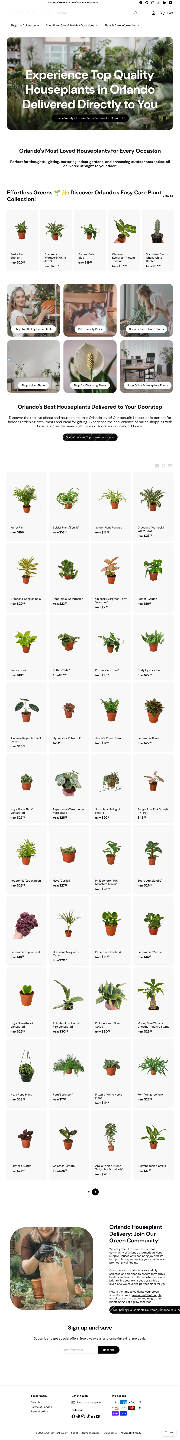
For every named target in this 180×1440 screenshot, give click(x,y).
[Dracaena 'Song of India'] (26, 576)
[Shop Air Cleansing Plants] (89, 366)
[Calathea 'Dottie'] (26, 1143)
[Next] (95, 1191)
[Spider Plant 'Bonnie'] (68, 505)
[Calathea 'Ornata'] (68, 1143)
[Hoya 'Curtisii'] (68, 858)
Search (35, 1402)
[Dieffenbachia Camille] (153, 1143)
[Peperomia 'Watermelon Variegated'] (68, 788)
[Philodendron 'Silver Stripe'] (111, 1002)
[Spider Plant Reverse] (111, 505)
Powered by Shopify (130, 1432)
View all (168, 195)
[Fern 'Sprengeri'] (68, 1072)
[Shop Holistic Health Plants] (146, 310)
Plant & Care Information (121, 25)
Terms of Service (41, 1407)
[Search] (135, 13)
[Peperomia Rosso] (153, 715)
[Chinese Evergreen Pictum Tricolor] (124, 240)
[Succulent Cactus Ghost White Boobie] (158, 240)
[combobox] (98, 13)
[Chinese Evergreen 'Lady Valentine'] (111, 578)
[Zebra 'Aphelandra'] (153, 858)
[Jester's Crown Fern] (111, 715)
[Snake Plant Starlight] (22, 239)
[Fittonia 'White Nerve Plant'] (111, 1073)
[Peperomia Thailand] (111, 929)
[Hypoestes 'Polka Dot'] (68, 715)
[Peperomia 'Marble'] (153, 929)
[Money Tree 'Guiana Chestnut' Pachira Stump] (153, 1002)
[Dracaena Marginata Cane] (68, 931)
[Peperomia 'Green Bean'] (26, 858)
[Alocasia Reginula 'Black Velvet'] (26, 717)
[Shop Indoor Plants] (33, 366)
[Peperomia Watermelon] (68, 576)
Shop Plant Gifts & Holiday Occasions (70, 25)
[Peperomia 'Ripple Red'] (26, 929)
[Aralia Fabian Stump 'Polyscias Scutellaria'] (111, 1145)
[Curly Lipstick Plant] (153, 647)
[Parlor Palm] (26, 505)
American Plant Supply (147, 1295)
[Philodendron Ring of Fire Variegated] (68, 1002)
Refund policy (39, 1411)
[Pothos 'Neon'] (26, 647)
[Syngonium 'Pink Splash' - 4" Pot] (153, 788)
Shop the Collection (23, 25)
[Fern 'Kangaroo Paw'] (153, 1072)
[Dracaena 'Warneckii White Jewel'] (56, 240)
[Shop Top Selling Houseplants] (33, 310)
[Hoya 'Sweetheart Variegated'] (26, 1002)
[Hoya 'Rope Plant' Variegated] (26, 788)
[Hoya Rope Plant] (26, 1072)
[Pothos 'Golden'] (153, 576)
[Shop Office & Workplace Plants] (146, 366)
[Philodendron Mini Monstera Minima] (111, 859)
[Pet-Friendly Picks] (89, 310)
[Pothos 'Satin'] (68, 647)
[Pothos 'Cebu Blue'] (90, 239)
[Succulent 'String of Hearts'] (111, 788)
